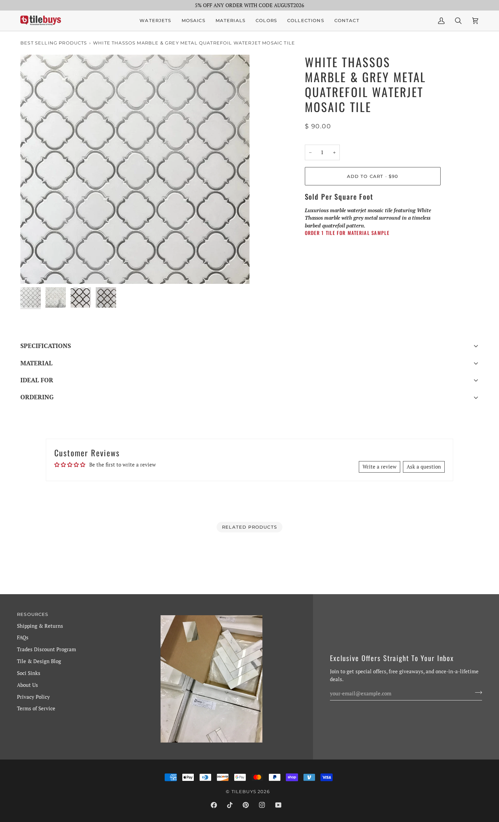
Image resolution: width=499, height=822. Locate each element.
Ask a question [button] (424, 466)
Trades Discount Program (46, 649)
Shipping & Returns (40, 625)
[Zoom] (135, 169)
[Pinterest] (246, 805)
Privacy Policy (33, 696)
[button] (193, 21)
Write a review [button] (379, 466)
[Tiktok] (230, 805)
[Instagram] (262, 805)
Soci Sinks (28, 673)
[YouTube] (278, 805)
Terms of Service (36, 708)
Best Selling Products (53, 42)
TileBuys (244, 791)
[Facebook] (214, 805)
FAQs (23, 637)
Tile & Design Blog (39, 661)
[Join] (476, 692)
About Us (27, 684)
